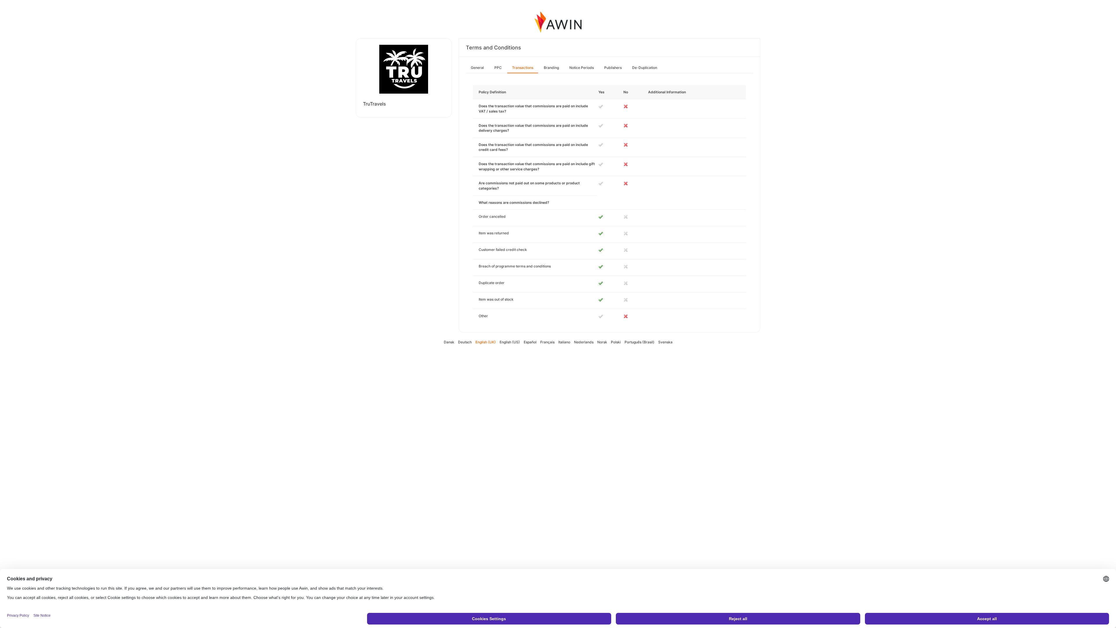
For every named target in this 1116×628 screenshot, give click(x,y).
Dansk (449, 342)
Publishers (613, 67)
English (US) (510, 342)
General (477, 67)
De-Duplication (644, 67)
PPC (498, 67)
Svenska (665, 342)
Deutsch (465, 342)
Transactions (522, 67)
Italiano (564, 342)
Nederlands (583, 342)
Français (547, 342)
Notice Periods (581, 67)
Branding (551, 67)
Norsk (602, 342)
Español (530, 342)
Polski (616, 342)
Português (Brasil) (639, 342)
